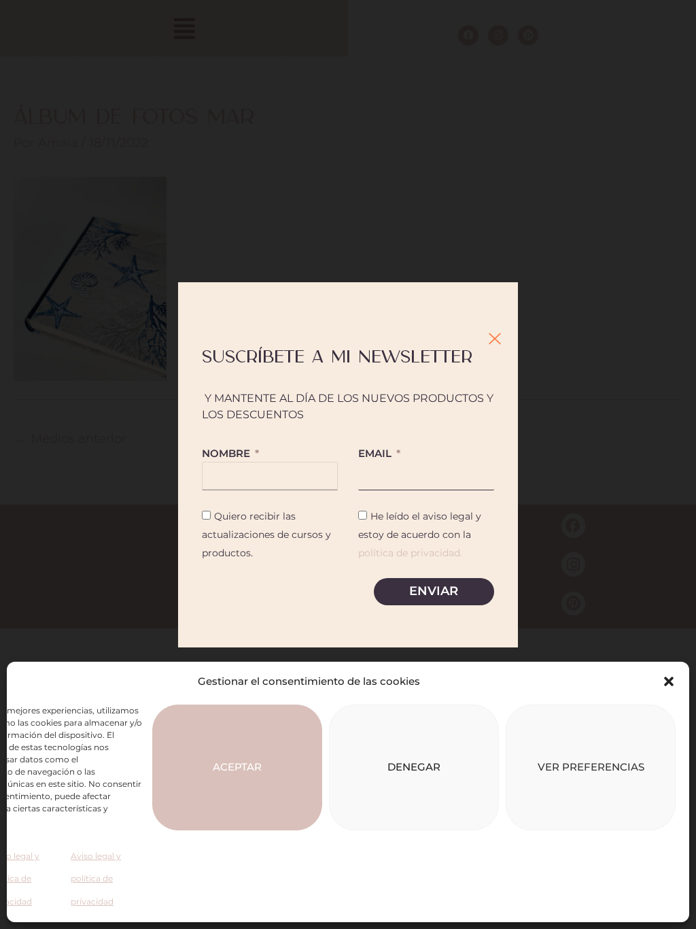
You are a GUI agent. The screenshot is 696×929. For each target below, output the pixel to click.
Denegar (413, 766)
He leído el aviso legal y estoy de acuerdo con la (419, 534)
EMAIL (376, 453)
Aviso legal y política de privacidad (96, 879)
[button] (669, 681)
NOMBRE (227, 453)
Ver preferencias (591, 766)
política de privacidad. (410, 553)
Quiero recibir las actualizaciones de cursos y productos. (266, 534)
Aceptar (237, 766)
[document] (348, 464)
